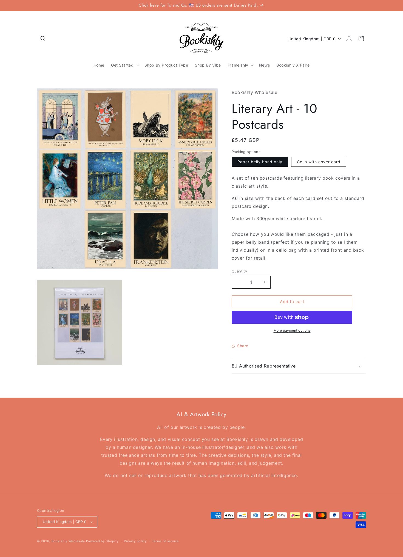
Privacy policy (135, 541)
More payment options (292, 330)
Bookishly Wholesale (68, 541)
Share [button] (242, 345)
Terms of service (165, 541)
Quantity (239, 271)
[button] (43, 39)
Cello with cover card (318, 161)
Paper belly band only (259, 161)
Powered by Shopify (102, 541)
